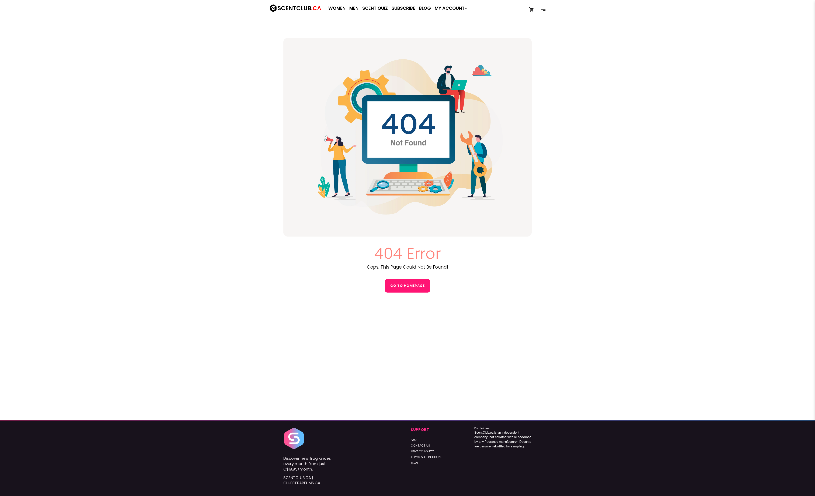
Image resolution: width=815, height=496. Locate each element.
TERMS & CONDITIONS (426, 457)
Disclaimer (482, 428)
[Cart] (531, 9)
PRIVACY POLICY (422, 451)
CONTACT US (420, 445)
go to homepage (407, 285)
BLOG (415, 463)
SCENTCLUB (299, 8)
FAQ (414, 440)
